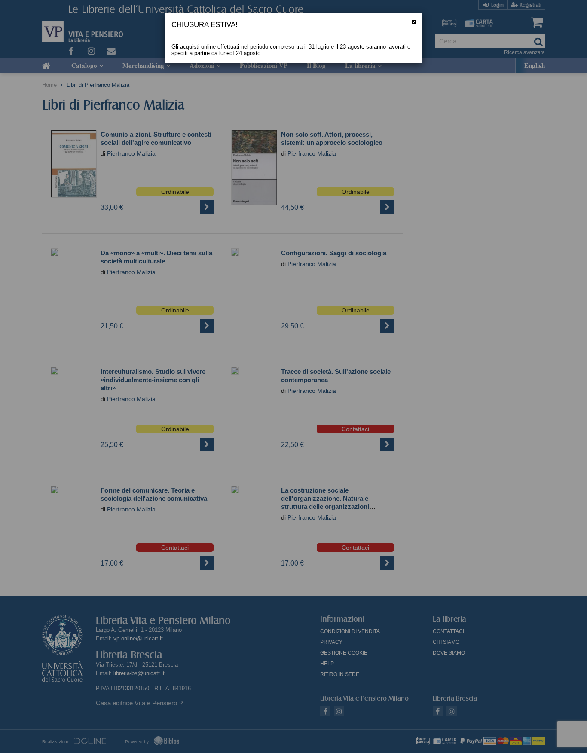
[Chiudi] (414, 22)
